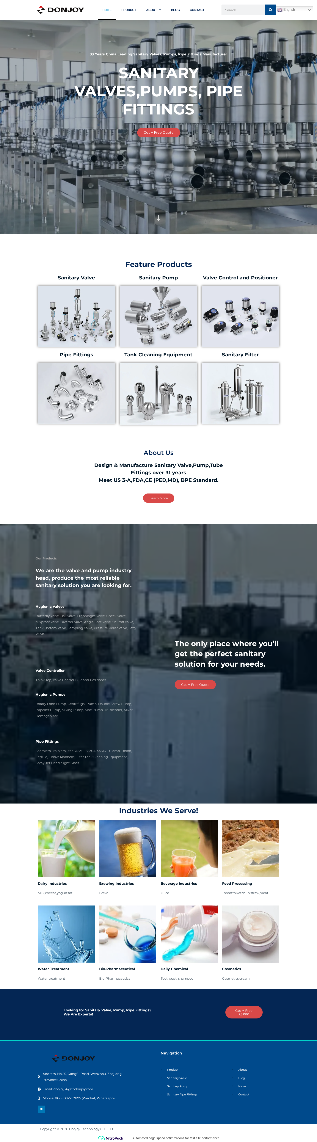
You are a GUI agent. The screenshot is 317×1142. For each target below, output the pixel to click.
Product (128, 10)
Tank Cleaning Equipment (158, 355)
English (288, 9)
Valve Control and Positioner (240, 278)
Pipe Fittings (76, 355)
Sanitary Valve (76, 278)
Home (106, 10)
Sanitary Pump (158, 278)
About (151, 10)
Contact (197, 10)
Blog (175, 10)
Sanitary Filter (240, 355)
